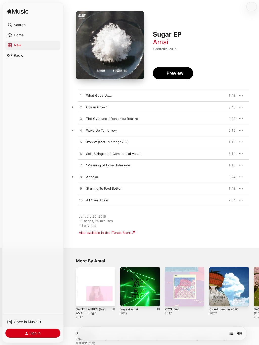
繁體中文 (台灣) (85, 343)
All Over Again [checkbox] (97, 200)
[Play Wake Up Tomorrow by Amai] (81, 130)
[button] (33, 25)
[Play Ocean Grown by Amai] (81, 107)
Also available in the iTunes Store (105, 233)
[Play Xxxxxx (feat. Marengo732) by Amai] (81, 142)
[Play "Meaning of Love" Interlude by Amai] (81, 165)
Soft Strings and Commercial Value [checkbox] (113, 154)
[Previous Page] (70, 286)
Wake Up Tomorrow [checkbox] (101, 130)
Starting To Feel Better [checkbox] (104, 188)
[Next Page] (253, 286)
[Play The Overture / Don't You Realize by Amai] (81, 119)
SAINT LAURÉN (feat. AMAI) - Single (91, 311)
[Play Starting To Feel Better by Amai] (81, 188)
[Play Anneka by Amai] (81, 177)
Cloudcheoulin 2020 (223, 309)
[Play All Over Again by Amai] (81, 200)
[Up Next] (231, 333)
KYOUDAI (172, 309)
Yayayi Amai (129, 309)
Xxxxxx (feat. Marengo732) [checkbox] (107, 142)
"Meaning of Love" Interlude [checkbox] (108, 165)
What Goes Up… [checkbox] (99, 95)
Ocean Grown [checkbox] (97, 107)
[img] (17, 11)
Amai (160, 42)
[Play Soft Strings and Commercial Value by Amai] (81, 154)
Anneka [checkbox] (92, 177)
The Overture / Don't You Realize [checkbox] (112, 119)
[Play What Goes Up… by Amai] (81, 95)
